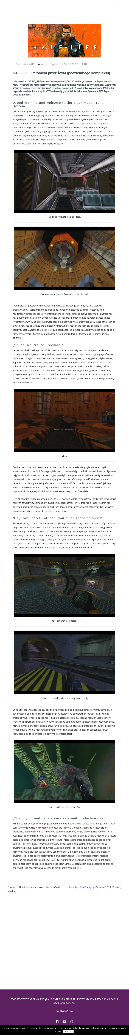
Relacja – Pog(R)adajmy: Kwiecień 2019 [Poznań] (95, 887)
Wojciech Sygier (49, 64)
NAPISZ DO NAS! (64, 1010)
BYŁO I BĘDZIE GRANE (75, 64)
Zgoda (68, 1031)
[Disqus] (64, 939)
